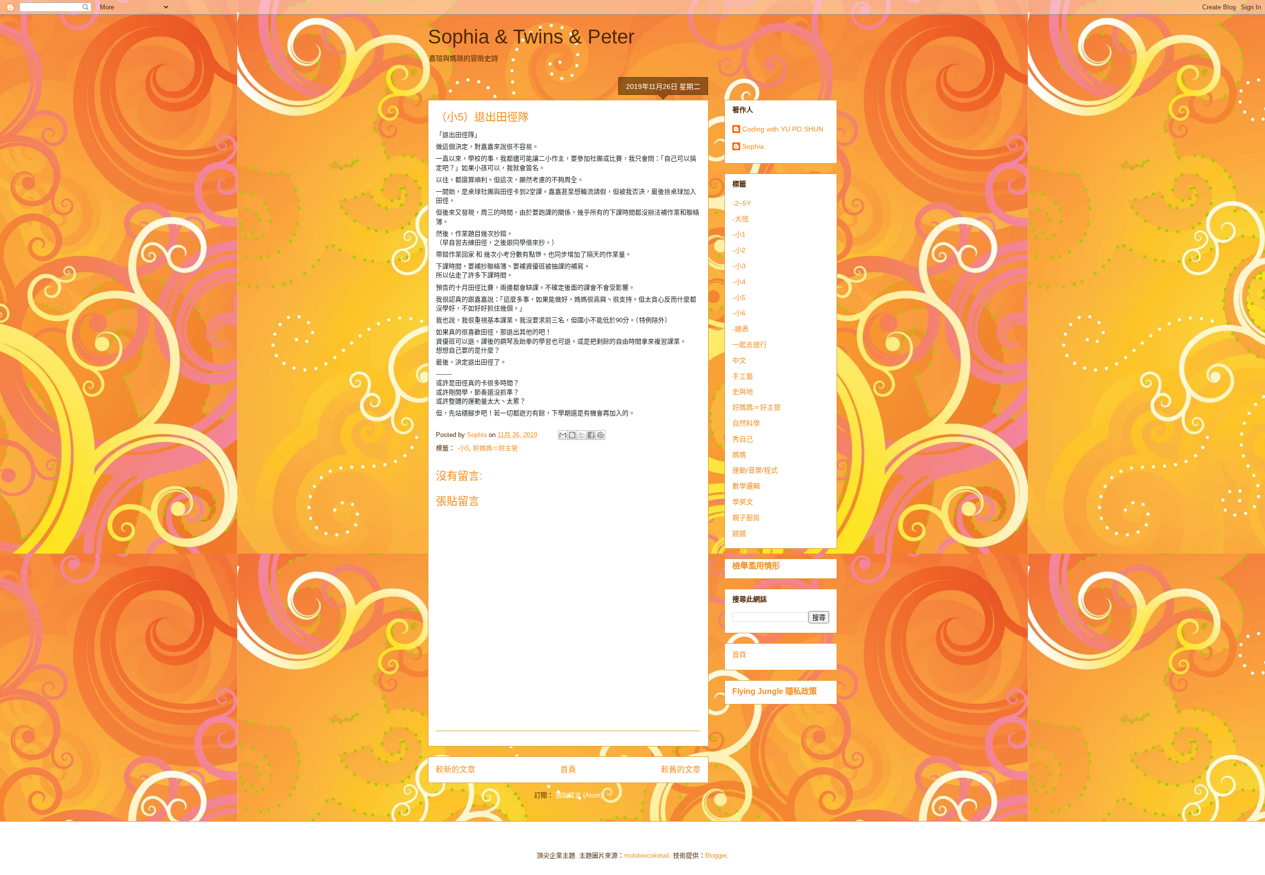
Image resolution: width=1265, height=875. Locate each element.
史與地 (742, 391)
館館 (739, 533)
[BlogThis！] (572, 435)
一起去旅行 (749, 345)
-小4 (739, 282)
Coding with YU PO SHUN (782, 129)
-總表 (740, 329)
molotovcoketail (646, 855)
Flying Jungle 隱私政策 (774, 691)
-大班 (740, 219)
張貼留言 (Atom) (578, 795)
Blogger (715, 855)
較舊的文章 (681, 769)
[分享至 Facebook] (591, 435)
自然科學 (746, 423)
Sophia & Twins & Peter (531, 36)
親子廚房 (746, 518)
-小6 (739, 313)
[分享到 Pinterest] (600, 435)
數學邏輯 (746, 486)
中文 (739, 360)
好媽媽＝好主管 (495, 448)
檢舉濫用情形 (756, 565)
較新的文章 (455, 769)
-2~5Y (741, 203)
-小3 (739, 266)
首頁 (568, 769)
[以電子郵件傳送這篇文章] (563, 435)
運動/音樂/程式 (755, 470)
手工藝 (742, 376)
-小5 (463, 448)
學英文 (742, 502)
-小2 (739, 250)
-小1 (739, 234)
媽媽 (739, 455)
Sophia (753, 146)
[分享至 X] (582, 435)
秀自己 (742, 439)
